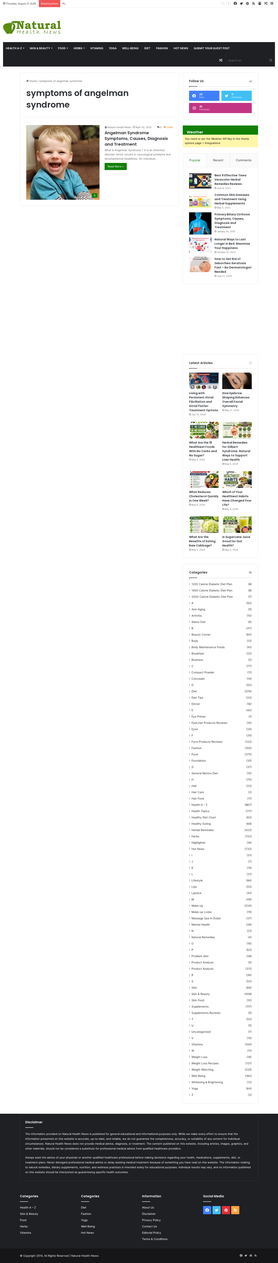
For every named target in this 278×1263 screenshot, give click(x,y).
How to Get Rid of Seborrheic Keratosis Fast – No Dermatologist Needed (233, 265)
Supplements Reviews (206, 1012)
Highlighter (199, 842)
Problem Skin (200, 956)
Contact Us (149, 1226)
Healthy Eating (201, 823)
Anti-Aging (198, 609)
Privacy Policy (151, 1220)
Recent (218, 160)
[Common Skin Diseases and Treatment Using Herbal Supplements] (200, 200)
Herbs (77, 48)
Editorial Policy (151, 1232)
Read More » (116, 166)
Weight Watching (202, 1069)
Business (197, 659)
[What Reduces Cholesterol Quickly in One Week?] (204, 479)
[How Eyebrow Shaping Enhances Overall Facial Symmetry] (237, 381)
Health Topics (200, 811)
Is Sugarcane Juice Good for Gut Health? (236, 541)
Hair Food (198, 798)
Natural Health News (119, 127)
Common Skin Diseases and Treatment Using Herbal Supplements (232, 199)
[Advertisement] (185, 21)
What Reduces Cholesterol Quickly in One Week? (203, 496)
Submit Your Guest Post (212, 48)
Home (33, 81)
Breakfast (198, 653)
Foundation (199, 760)
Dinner (196, 704)
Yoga (112, 48)
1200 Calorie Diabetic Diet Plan (212, 584)
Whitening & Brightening (207, 1082)
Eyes (195, 729)
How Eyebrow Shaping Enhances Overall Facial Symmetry (98, 3)
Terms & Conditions (154, 1239)
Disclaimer (149, 1213)
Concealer (198, 678)
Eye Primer (199, 716)
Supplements (200, 1006)
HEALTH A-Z (14, 48)
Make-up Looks (202, 912)
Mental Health (201, 924)
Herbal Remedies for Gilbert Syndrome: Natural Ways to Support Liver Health (236, 451)
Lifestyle (197, 880)
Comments (244, 160)
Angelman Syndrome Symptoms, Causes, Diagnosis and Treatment (136, 138)
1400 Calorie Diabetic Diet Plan (212, 590)
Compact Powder (203, 672)
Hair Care (198, 792)
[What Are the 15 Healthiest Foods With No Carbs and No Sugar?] (204, 430)
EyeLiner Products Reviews (209, 722)
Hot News (181, 48)
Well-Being (130, 48)
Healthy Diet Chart (204, 817)
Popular (194, 160)
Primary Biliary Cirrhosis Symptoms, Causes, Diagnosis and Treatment (232, 220)
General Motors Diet (205, 773)
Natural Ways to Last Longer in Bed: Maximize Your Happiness (232, 243)
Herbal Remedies (203, 830)
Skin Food (198, 1000)
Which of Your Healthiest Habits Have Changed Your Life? (237, 498)
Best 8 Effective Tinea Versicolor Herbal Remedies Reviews (230, 179)
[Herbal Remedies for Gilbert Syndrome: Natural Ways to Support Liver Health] (237, 430)
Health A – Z (200, 804)
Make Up (197, 905)
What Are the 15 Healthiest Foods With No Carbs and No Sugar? (203, 449)
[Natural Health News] (32, 25)
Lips (194, 886)
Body (195, 640)
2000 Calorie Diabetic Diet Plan (212, 596)
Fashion (162, 48)
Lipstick (196, 893)
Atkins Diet (199, 622)
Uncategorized (201, 1031)
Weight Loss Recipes (205, 1063)
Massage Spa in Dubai (206, 918)
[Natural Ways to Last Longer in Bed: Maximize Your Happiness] (200, 245)
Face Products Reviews (207, 741)
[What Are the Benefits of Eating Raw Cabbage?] (204, 524)
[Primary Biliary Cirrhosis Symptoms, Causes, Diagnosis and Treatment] (200, 223)
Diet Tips (197, 697)
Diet (147, 48)
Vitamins (96, 48)
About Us (148, 1207)
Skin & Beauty (40, 48)
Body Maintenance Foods (208, 647)
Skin (194, 987)
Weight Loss (199, 1057)
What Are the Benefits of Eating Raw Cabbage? (202, 541)
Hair (194, 785)
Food (62, 48)
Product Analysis (202, 962)
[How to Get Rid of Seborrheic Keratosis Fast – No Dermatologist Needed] (200, 264)
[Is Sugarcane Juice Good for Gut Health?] (237, 524)
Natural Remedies (203, 937)
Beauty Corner (201, 634)
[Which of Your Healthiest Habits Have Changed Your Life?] (237, 479)
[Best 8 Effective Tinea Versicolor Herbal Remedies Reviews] (200, 181)
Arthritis (197, 615)
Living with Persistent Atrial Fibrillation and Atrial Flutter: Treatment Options (203, 401)
